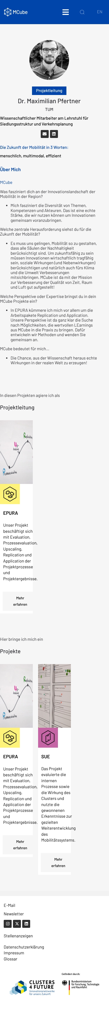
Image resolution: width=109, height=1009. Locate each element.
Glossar (10, 959)
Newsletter (14, 913)
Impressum (14, 952)
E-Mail (9, 905)
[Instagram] (8, 924)
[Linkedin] (54, 134)
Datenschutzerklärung (24, 947)
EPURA (10, 513)
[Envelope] (45, 134)
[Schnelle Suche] (82, 12)
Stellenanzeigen (18, 935)
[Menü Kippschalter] (65, 12)
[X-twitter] (17, 924)
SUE (45, 756)
